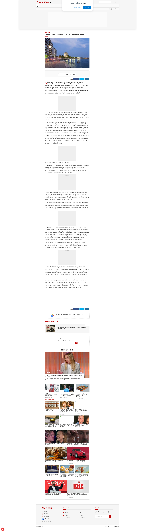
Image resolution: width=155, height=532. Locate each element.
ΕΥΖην (107, 6)
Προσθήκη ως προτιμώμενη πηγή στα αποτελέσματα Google (68, 75)
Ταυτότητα (46, 513)
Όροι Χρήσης (46, 516)
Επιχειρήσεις (67, 514)
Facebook (108, 8)
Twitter (110, 8)
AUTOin (114, 6)
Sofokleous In (44, 2)
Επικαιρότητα (67, 517)
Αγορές (66, 515)
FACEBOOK (76, 79)
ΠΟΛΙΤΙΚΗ (55, 6)
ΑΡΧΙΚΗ (37, 5)
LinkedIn (113, 8)
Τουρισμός (81, 515)
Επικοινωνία (46, 514)
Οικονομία (47, 32)
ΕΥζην (80, 512)
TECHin (100, 6)
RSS (115, 8)
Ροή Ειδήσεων (82, 517)
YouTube (112, 8)
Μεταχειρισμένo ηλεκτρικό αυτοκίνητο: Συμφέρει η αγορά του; (71, 328)
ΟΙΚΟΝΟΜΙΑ (46, 6)
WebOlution (116, 526)
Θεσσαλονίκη (51, 309)
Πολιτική (66, 512)
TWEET (82, 79)
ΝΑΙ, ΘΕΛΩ (87, 7)
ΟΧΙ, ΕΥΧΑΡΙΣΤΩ (77, 7)
